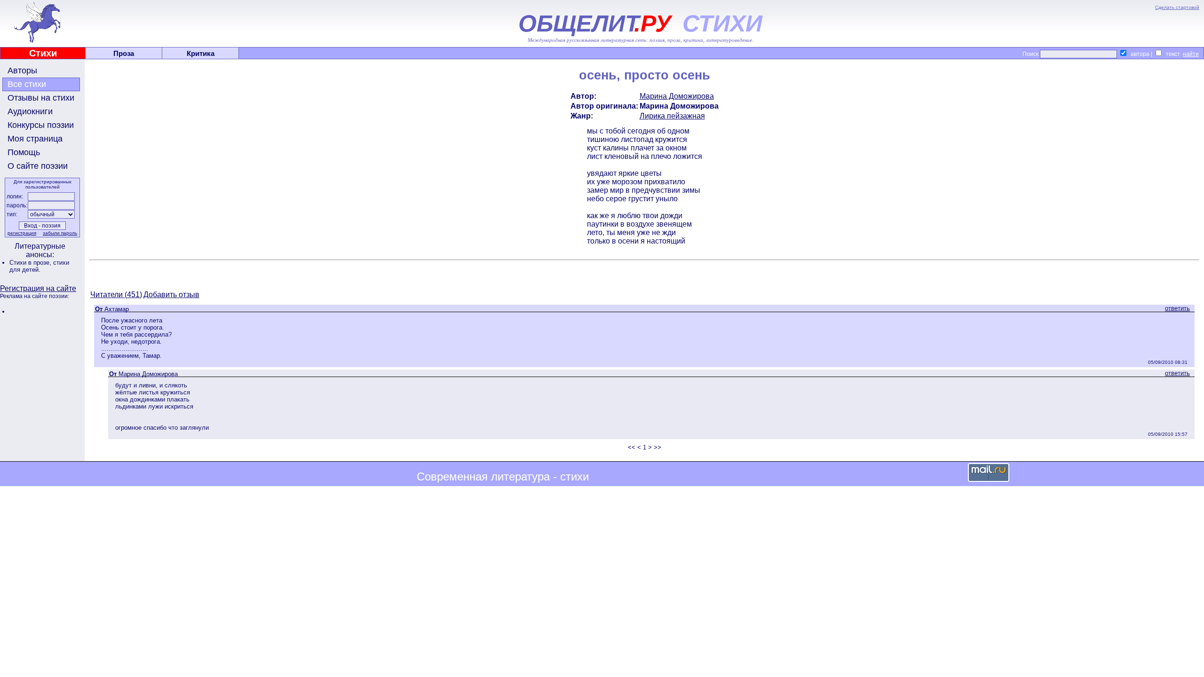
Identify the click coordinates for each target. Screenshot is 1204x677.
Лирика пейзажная (672, 116)
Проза (123, 53)
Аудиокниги (30, 111)
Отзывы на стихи (41, 97)
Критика (200, 53)
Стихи (43, 53)
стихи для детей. (39, 266)
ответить (1177, 308)
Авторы (22, 70)
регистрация (22, 233)
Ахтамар (116, 309)
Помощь (24, 152)
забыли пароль (60, 233)
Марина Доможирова (677, 96)
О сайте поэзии (38, 166)
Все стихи (27, 84)
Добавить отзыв (171, 295)
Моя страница (35, 138)
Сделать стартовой (1177, 7)
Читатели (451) (116, 295)
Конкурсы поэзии (41, 125)
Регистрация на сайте (38, 288)
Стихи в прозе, (31, 262)
